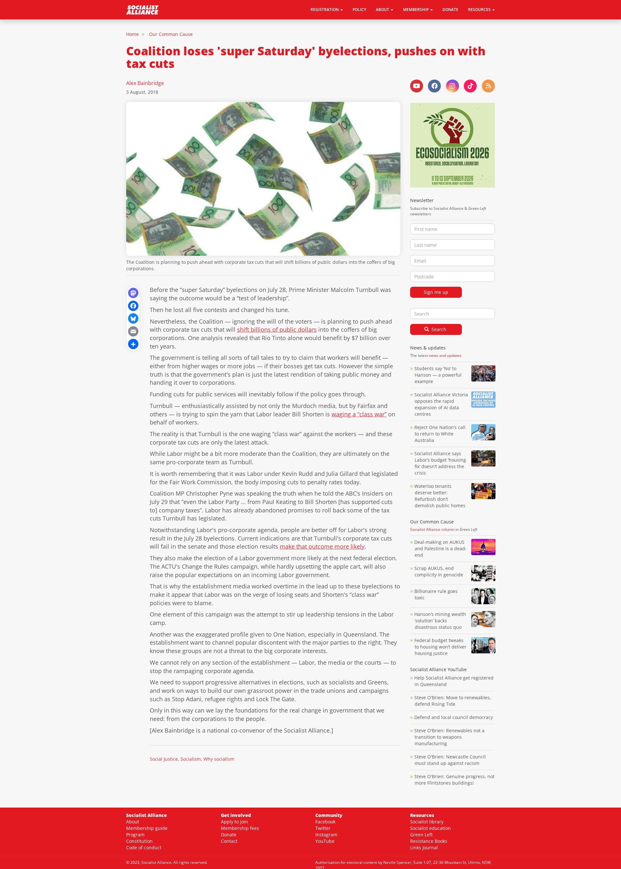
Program (135, 834)
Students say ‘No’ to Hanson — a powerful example (438, 374)
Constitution (139, 841)
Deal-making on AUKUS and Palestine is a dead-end (440, 548)
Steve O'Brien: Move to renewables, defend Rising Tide (452, 700)
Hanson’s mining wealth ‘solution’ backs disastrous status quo (440, 620)
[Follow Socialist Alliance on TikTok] (470, 86)
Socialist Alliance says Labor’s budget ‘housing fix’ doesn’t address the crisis (440, 463)
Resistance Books (428, 841)
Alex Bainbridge (145, 83)
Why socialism (218, 759)
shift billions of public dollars (277, 329)
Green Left (421, 834)
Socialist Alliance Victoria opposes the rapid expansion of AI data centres (441, 404)
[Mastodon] (133, 292)
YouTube (324, 841)
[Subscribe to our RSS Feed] (488, 86)
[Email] (133, 331)
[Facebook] (133, 305)
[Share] (133, 343)
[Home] (144, 10)
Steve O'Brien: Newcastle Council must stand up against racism (450, 760)
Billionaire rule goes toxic (436, 594)
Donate (450, 9)
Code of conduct (143, 847)
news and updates (445, 355)
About (132, 822)
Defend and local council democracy (453, 717)
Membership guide (147, 828)
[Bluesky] (133, 318)
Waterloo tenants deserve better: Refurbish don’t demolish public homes (440, 496)
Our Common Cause (171, 34)
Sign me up (436, 292)
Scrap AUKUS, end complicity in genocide (438, 571)
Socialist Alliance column (432, 529)
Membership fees (240, 828)
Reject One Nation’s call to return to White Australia (439, 433)
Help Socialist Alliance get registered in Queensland (454, 681)
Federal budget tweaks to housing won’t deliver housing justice (440, 646)
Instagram (326, 834)
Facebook (325, 822)
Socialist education (430, 828)
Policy (359, 9)
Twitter (323, 828)
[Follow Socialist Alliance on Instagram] (452, 86)
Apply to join (234, 822)
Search (438, 329)
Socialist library (426, 822)
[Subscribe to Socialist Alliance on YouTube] (416, 86)
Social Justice (164, 759)
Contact (229, 841)
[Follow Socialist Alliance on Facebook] (434, 86)
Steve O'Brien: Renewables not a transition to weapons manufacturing (449, 736)
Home (132, 34)
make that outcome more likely (322, 546)
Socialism (190, 759)
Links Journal (424, 847)
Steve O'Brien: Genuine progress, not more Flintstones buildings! (454, 779)
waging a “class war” (359, 414)
